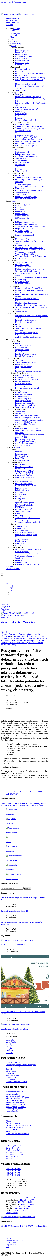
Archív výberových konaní (25, 443)
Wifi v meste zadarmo (23, 482)
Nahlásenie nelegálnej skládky (26, 156)
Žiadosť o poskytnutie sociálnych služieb (30, 129)
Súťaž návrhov (20, 413)
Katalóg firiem (20, 499)
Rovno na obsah (7, 2)
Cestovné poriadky (22, 494)
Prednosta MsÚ (21, 211)
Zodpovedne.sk (21, 562)
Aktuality (16, 29)
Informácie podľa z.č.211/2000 (26, 428)
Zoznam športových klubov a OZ (27, 518)
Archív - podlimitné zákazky (26, 422)
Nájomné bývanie (22, 124)
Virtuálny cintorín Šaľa (14, 1152)
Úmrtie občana (20, 258)
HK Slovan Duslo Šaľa (24, 505)
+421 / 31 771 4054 (24, 1202)
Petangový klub (21, 516)
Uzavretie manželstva (23, 246)
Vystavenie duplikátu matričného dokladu (30, 256)
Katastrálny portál (22, 552)
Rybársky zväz (20, 513)
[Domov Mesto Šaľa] (18, 613)
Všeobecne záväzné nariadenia (26, 362)
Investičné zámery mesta (24, 356)
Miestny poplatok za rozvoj (25, 84)
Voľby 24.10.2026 (13, 569)
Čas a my (13, 41)
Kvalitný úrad (20, 209)
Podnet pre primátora (23, 54)
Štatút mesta (19, 360)
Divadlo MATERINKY (24, 467)
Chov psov (19, 169)
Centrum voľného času (23, 116)
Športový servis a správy (24, 503)
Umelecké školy (21, 114)
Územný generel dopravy (24, 184)
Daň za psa (19, 71)
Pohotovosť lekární (22, 490)
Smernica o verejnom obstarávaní (27, 418)
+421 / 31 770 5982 (13, 1171)
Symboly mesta (21, 526)
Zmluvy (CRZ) (21, 437)
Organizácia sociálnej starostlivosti (28, 141)
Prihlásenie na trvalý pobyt (25, 222)
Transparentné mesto (17, 634)
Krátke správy (29, 803)
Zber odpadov (11, 1069)
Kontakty (9, 25)
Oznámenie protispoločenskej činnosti (29, 435)
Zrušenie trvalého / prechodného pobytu (30, 226)
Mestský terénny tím (22, 133)
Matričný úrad (11, 1077)
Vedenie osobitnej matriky (25, 254)
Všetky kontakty (12, 1213)
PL (11, 594)
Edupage (18, 118)
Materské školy (21, 107)
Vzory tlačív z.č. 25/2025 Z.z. (26, 263)
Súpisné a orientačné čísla (24, 235)
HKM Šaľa (19, 507)
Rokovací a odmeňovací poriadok (28, 388)
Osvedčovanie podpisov (15, 1067)
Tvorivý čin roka (21, 539)
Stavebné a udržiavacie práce (26, 271)
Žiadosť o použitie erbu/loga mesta (28, 337)
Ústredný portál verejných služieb (27, 564)
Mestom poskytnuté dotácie (25, 441)
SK (11, 586)
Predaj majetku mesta (23, 401)
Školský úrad (20, 95)
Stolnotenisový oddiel (23, 511)
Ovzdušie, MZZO (22, 163)
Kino (12, 37)
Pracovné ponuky (21, 488)
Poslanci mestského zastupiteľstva (18, 1125)
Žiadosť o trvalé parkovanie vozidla (28, 177)
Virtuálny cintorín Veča (14, 1154)
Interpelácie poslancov (23, 386)
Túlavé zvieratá (21, 171)
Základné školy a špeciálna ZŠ (26, 109)
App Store (33, 1226)
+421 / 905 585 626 (27, 1198)
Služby (14, 201)
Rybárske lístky (21, 335)
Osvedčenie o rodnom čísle (25, 252)
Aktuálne (13, 31)
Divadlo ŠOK (20, 469)
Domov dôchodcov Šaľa (24, 143)
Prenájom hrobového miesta (25, 199)
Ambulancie (19, 492)
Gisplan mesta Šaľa (13, 1150)
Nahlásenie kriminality (23, 56)
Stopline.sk (19, 558)
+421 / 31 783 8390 (21, 1211)
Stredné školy (20, 112)
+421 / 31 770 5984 (13, 1175)
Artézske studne (21, 167)
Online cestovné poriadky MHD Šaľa (29, 550)
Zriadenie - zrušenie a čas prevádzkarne (30, 288)
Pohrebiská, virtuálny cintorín (26, 197)
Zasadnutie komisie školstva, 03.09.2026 (14, 911)
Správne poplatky (21, 90)
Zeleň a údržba (20, 158)
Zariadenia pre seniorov (24, 135)
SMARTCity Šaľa (22, 63)
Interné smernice (21, 365)
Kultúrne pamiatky (22, 530)
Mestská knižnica (21, 456)
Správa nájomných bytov (24, 407)
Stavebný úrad (11, 1080)
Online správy (15, 44)
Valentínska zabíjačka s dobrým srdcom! (14, 1029)
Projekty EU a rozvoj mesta (25, 354)
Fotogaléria (19, 458)
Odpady (18, 150)
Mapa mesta (19, 188)
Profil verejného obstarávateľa (26, 416)
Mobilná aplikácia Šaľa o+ (16, 1146)
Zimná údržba (20, 194)
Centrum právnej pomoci (24, 556)
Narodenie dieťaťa (22, 239)
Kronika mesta (20, 541)
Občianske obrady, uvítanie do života (29, 248)
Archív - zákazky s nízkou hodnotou (29, 420)
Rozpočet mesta (21, 392)
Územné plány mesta (23, 369)
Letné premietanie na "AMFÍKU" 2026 (14, 945)
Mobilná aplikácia (12, 18)
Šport (12, 39)
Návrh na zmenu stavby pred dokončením (31, 277)
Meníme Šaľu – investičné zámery (14, 805)
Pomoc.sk (19, 560)
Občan (13, 46)
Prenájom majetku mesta (24, 403)
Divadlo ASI (20, 465)
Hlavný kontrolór (21, 348)
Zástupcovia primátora (23, 345)
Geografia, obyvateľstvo (24, 533)
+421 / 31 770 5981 (13, 1169)
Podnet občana (20, 52)
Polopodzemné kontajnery (25, 154)
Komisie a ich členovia (23, 384)
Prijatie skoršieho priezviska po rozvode (30, 250)
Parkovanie (19, 175)
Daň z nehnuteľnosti (23, 69)
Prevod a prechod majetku (25, 405)
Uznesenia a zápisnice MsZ (25, 377)
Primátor (18, 343)
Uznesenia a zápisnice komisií (26, 379)
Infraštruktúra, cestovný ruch (26, 535)
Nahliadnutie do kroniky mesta (26, 333)
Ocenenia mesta (21, 537)
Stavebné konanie (22, 265)
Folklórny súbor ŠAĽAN (24, 471)
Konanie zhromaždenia (24, 322)
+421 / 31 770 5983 (13, 1173)
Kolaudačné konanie (23, 267)
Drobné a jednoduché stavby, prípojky (29, 269)
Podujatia (13, 35)
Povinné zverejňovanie (14, 1092)
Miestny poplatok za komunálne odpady (30, 78)
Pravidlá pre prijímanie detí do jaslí (28, 97)
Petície (17, 324)
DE (11, 592)
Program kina (20, 452)
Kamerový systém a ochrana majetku (29, 190)
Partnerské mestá (21, 352)
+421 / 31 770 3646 (22, 1206)
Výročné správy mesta (23, 399)
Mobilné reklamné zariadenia (26, 303)
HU (11, 590)
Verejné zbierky (21, 311)
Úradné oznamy (12, 1136)
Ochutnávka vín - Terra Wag (18, 622)
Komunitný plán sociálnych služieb (28, 139)
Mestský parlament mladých (25, 120)
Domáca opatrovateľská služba (26, 137)
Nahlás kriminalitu (13, 20)
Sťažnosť (18, 326)
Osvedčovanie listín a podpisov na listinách (31, 316)
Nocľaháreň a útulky (23, 131)
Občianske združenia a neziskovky (28, 522)
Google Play (10, 1226)
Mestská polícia (21, 58)
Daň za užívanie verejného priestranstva (30, 73)
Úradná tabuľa (15, 33)
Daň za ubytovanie (22, 75)
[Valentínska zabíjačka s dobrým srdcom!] (17, 1024)
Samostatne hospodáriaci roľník (27, 299)
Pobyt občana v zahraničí (24, 229)
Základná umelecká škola (24, 477)
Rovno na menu (20, 2)
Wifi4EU (9, 1159)
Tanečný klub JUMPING (24, 473)
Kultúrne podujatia (22, 454)
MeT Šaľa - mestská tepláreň (26, 146)
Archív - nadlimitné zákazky (26, 424)
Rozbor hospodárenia (23, 396)
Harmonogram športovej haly (26, 520)
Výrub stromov (21, 160)
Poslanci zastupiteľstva (23, 382)
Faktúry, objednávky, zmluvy (26, 439)
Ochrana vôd (20, 165)
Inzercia (18, 496)
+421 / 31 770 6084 (22, 1208)
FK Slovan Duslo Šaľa (23, 509)
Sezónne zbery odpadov (24, 152)
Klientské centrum (22, 50)
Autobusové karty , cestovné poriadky (29, 186)
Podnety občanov (12, 22)
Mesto (13, 339)
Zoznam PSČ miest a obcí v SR (27, 554)
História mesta (20, 528)
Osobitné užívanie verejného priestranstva (31, 305)
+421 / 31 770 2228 (27, 1204)
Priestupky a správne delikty (25, 320)
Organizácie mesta (22, 350)
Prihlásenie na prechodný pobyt (27, 224)
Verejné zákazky (21, 411)
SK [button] (7, 584)
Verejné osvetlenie (22, 192)
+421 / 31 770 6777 (26, 1200)
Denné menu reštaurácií (24, 484)
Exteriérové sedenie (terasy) (25, 301)
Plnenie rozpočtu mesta (24, 394)
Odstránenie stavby (22, 284)
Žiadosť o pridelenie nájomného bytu (29, 126)
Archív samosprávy (22, 445)
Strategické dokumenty (23, 367)
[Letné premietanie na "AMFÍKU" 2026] (17, 940)
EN (11, 588)
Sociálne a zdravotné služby (16, 1082)
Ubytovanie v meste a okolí (25, 486)
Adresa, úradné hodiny (23, 205)
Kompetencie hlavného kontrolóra (28, 371)
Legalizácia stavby (22, 282)
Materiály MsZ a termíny (24, 375)
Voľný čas (18, 448)
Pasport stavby (20, 280)
